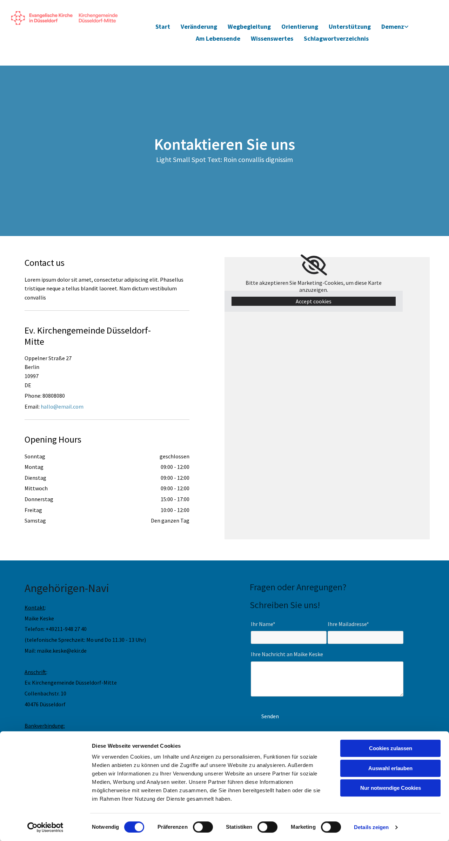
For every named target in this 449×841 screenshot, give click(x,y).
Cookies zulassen (390, 748)
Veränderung (199, 26)
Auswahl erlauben (390, 768)
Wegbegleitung (249, 26)
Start (162, 26)
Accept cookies (313, 301)
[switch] (203, 827)
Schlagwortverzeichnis (336, 38)
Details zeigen (371, 827)
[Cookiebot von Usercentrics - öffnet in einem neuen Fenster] (45, 827)
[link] (395, 27)
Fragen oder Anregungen (296, 587)
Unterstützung (350, 26)
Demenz (392, 26)
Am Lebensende (218, 38)
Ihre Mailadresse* (348, 624)
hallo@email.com (62, 406)
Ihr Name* (263, 624)
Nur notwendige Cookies (390, 788)
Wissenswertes (272, 38)
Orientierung (299, 26)
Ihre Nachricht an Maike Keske (287, 654)
